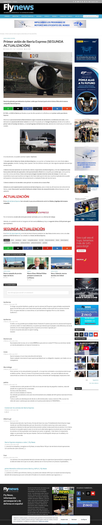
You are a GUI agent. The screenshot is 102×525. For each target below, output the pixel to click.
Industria (15, 16)
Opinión (7, 16)
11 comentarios (19, 49)
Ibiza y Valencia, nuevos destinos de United (59, 274)
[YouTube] (96, 334)
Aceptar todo (64, 519)
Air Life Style (79, 16)
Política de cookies (43, 521)
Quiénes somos (7, 1)
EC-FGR (41, 240)
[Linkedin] (91, 334)
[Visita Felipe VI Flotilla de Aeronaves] (92, 359)
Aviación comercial (27, 16)
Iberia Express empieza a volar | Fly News (20, 442)
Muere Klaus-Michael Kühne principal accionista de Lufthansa (36, 275)
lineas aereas (15, 243)
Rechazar (74, 519)
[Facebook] (86, 334)
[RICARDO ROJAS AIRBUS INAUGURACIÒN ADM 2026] (80, 359)
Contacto (15, 1)
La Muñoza (7, 243)
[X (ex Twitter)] (77, 334)
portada (45, 243)
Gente (29, 271)
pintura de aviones (36, 243)
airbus (24, 240)
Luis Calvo (28, 49)
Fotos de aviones (49, 240)
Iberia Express (64, 240)
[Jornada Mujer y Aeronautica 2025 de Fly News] (92, 366)
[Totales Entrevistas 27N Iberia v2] (80, 374)
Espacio (46, 16)
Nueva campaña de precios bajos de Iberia (13, 274)
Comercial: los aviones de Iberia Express (19, 408)
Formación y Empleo (66, 16)
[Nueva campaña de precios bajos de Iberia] (14, 263)
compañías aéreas (32, 240)
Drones (54, 16)
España (13, 38)
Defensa (38, 16)
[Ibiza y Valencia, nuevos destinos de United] (61, 263)
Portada (2, 34)
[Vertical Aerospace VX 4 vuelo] (92, 374)
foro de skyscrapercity (14, 233)
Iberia (57, 240)
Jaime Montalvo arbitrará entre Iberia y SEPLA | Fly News (26, 469)
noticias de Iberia (25, 243)
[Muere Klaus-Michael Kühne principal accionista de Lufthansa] (38, 263)
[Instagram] (81, 334)
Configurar (84, 519)
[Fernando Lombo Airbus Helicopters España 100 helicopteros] (80, 366)
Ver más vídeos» (93, 383)
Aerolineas (7, 38)
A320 (12, 240)
